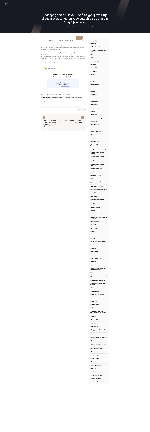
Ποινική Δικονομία (95, 297)
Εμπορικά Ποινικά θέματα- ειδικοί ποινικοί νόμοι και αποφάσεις (97, 203)
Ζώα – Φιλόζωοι (94, 228)
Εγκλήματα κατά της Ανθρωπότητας (98, 149)
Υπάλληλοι (93, 371)
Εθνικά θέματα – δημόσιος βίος (97, 186)
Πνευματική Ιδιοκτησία (95, 291)
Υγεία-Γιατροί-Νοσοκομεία (96, 365)
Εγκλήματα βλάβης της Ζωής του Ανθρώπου (97, 145)
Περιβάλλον (93, 287)
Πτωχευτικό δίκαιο (95, 323)
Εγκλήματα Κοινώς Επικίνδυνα (97, 171)
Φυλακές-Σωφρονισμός (96, 378)
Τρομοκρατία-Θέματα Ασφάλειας (97, 361)
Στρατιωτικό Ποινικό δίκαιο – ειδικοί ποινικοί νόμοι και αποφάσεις (98, 330)
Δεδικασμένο (94, 98)
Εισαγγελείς (93, 192)
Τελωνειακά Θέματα (95, 355)
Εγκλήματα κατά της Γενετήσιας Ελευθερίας (97, 153)
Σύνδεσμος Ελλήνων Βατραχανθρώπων (99, 337)
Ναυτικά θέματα (94, 251)
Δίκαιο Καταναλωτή (95, 124)
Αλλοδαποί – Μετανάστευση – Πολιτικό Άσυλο (98, 51)
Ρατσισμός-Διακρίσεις (95, 326)
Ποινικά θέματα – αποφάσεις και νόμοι (99, 294)
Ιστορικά (93, 238)
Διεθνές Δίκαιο (94, 114)
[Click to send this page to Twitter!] (80, 110)
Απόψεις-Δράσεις (94, 67)
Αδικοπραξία (93, 43)
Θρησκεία (93, 231)
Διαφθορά (93, 111)
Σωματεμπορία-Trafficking (96, 348)
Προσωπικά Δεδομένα (95, 319)
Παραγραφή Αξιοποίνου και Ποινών (98, 280)
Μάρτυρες (93, 244)
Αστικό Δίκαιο (94, 71)
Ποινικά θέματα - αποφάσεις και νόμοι (65, 40)
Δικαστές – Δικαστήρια (96, 131)
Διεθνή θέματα (94, 121)
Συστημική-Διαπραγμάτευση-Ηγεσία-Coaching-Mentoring (98, 345)
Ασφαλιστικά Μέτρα (95, 77)
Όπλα (92, 272)
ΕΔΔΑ (92, 178)
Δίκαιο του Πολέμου (95, 128)
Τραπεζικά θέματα (95, 358)
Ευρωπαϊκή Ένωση (95, 221)
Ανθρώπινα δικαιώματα (96, 57)
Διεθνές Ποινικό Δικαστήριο (97, 118)
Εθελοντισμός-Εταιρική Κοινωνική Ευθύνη (97, 182)
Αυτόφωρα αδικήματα (95, 84)
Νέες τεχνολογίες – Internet (97, 258)
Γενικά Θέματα (94, 94)
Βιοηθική (93, 91)
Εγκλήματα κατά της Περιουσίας (97, 156)
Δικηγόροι (54, 40)
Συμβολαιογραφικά (95, 334)
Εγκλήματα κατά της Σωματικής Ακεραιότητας (97, 165)
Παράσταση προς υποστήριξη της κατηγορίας (97, 284)
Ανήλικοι (93, 54)
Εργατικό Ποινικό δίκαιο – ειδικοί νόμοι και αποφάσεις (98, 218)
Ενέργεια (93, 210)
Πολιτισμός (93, 307)
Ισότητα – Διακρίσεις (95, 234)
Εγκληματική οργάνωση (96, 175)
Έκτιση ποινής (94, 196)
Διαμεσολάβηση (94, 104)
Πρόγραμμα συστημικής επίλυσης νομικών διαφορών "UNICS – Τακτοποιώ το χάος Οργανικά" (98, 312)
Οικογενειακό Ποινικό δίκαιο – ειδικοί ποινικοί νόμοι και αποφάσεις (98, 269)
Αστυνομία (93, 74)
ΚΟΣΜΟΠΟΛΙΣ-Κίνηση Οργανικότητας (98, 241)
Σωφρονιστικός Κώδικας (96, 351)
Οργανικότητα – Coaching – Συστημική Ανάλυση (98, 276)
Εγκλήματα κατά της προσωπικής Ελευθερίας (97, 160)
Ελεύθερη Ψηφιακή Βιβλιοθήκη (97, 199)
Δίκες (92, 134)
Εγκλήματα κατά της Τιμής (96, 168)
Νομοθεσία (93, 261)
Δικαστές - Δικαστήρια (47, 40)
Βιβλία (92, 87)
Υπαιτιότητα (93, 368)
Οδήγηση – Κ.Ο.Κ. (94, 265)
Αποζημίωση (93, 64)
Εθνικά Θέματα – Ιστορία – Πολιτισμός (99, 189)
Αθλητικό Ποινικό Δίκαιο (96, 46)
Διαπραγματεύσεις (95, 108)
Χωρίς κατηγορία (94, 381)
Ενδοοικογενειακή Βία (95, 207)
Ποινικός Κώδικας (95, 304)
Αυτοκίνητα (93, 81)
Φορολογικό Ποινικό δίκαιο (96, 375)
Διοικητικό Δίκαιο (95, 141)
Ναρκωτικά (93, 248)
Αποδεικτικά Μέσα (95, 61)
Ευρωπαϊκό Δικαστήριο (96, 224)
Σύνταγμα (93, 340)
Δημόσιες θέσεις (94, 101)
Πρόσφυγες (93, 316)
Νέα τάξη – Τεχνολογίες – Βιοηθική (98, 255)
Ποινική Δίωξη (94, 301)
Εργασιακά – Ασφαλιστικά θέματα (98, 213)
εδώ (69, 94)
